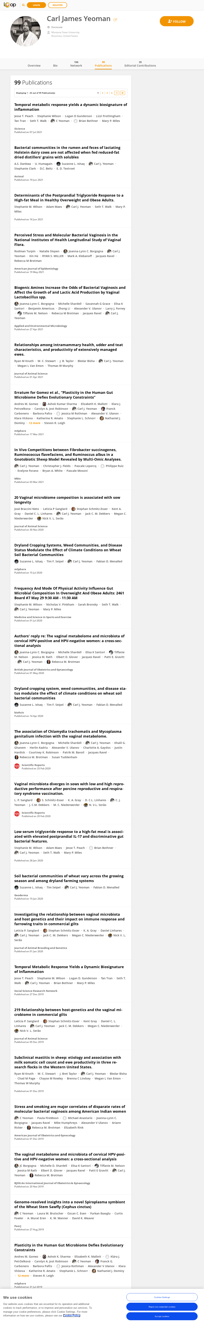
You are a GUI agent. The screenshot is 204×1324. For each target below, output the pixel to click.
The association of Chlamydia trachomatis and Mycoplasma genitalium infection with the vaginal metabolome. (68, 734)
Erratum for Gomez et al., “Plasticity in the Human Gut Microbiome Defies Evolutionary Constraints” (63, 395)
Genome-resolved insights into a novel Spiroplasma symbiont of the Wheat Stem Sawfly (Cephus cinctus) (69, 1204)
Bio (55, 65)
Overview (34, 65)
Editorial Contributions (140, 63)
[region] (102, 1306)
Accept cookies (162, 1316)
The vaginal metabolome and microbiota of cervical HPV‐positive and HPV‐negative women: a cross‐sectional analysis (69, 1156)
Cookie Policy (71, 1315)
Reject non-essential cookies (162, 1307)
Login (36, 5)
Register (58, 5)
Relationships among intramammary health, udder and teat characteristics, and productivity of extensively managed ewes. (68, 349)
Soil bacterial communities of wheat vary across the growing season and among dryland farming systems (69, 878)
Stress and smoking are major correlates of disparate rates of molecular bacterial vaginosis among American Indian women (70, 1109)
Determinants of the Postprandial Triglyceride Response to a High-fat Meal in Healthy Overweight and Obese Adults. (69, 197)
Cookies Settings (162, 1297)
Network (76, 63)
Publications (103, 63)
